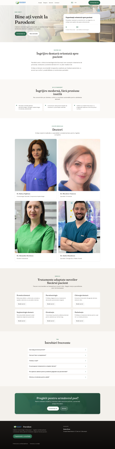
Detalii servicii (21, 304)
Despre (45, 2)
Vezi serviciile (34, 34)
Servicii (51, 2)
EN (75, 2)
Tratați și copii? (33, 360)
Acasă (40, 2)
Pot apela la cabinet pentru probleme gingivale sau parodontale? (48, 371)
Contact (57, 2)
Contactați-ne (94, 2)
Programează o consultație (22, 436)
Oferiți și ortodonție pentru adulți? (39, 377)
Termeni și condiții (35, 443)
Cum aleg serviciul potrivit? (37, 350)
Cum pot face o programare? (37, 355)
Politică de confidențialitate (20, 443)
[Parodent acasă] (21, 2)
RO (72, 2)
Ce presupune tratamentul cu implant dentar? (42, 366)
